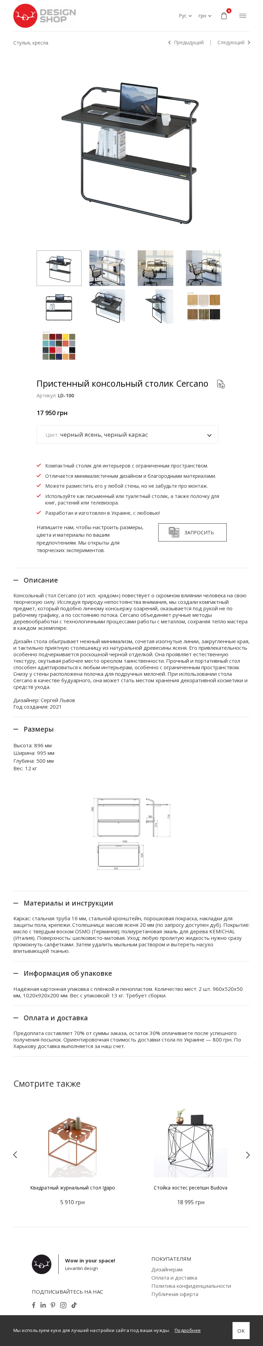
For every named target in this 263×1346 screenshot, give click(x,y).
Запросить (199, 532)
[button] (15, 1155)
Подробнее (188, 1330)
